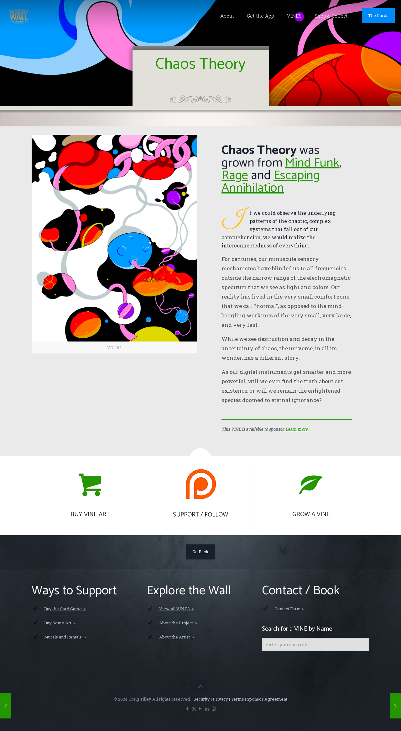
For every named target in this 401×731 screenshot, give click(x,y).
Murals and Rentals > (65, 637)
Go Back (200, 551)
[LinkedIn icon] (207, 708)
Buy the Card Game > (65, 609)
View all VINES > (176, 609)
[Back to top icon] (200, 686)
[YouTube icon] (200, 708)
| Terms (236, 699)
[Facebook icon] (187, 708)
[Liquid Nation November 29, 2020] (5, 705)
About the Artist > (176, 637)
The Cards (378, 15)
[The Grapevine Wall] (18, 15)
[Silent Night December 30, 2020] (395, 705)
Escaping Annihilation (270, 182)
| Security (200, 699)
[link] (114, 244)
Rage (234, 175)
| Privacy (219, 699)
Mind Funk (312, 163)
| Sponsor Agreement (265, 699)
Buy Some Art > (60, 623)
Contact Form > (289, 609)
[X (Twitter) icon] (194, 708)
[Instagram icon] (213, 708)
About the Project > (178, 623)
